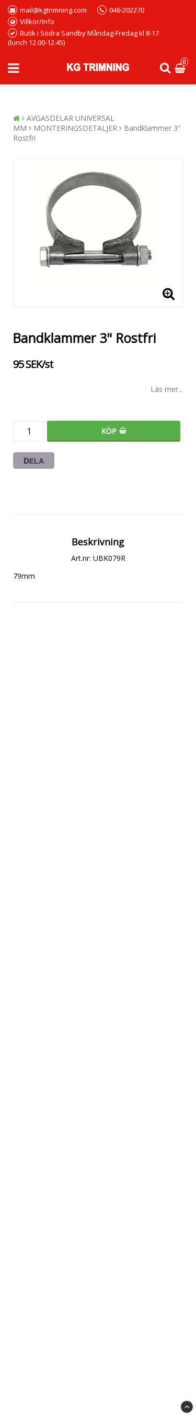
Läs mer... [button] (167, 389)
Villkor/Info (37, 21)
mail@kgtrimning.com (53, 10)
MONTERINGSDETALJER (75, 128)
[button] (181, 68)
